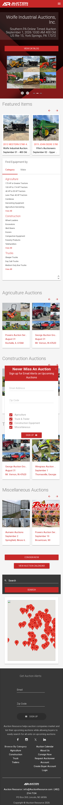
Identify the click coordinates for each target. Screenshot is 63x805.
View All (8, 211)
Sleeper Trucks (11, 257)
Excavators (10, 224)
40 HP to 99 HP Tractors (15, 191)
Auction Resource (13, 789)
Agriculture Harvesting (14, 207)
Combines (9, 199)
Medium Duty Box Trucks (15, 265)
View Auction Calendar (32, 566)
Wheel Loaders (11, 220)
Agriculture (15, 414)
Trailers (15, 762)
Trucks (9, 253)
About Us (45, 750)
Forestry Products (12, 240)
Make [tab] (23, 169)
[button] (22, 93)
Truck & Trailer (15, 418)
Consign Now (31, 557)
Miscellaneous (15, 427)
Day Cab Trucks (12, 261)
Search (32, 590)
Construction (12, 216)
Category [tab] (10, 169)
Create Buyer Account (45, 766)
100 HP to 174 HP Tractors (16, 187)
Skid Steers (10, 228)
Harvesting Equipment (14, 203)
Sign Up (30, 435)
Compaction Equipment (15, 236)
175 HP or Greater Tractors (16, 183)
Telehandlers (10, 244)
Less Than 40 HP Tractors (16, 195)
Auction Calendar (45, 746)
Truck (15, 758)
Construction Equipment (15, 423)
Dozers (8, 232)
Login (45, 770)
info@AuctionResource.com (38, 789)
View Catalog (31, 48)
